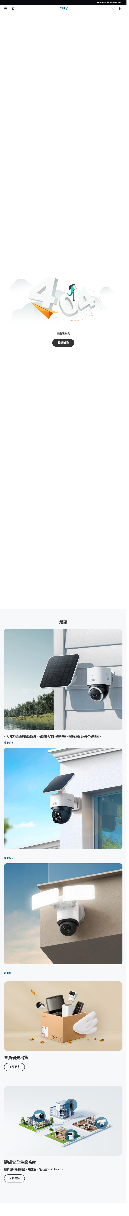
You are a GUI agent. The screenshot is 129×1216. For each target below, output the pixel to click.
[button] (13, 8)
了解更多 (14, 1067)
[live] (13, 8)
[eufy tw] (64, 8)
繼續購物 (63, 343)
